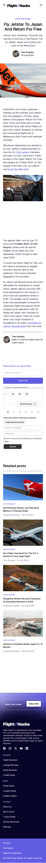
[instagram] (10, 748)
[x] (15, 748)
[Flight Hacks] (18, 5)
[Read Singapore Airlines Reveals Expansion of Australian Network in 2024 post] (23, 578)
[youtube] (21, 748)
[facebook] (4, 748)
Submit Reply (26, 404)
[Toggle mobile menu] (41, 5)
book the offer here (18, 169)
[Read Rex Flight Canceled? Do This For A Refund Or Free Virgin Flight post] (23, 533)
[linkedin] (27, 748)
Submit (12, 447)
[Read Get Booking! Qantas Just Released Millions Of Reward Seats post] (23, 487)
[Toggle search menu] (4, 5)
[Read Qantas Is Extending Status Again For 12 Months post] (23, 623)
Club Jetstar (22, 152)
